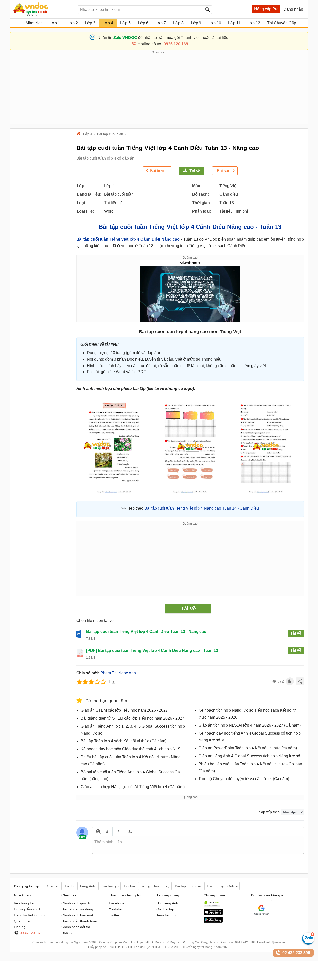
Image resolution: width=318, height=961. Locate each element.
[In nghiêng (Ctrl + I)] (118, 831)
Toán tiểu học (166, 915)
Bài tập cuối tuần (110, 134)
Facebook (116, 903)
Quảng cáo (22, 921)
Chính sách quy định (77, 903)
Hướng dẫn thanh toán (79, 921)
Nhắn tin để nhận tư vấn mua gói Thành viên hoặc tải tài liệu (162, 38)
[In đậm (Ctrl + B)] (106, 831)
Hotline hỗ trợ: (163, 44)
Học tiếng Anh (167, 903)
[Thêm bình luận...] (198, 845)
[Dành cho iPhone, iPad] (213, 914)
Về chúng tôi (24, 903)
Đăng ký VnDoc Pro (29, 915)
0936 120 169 (31, 933)
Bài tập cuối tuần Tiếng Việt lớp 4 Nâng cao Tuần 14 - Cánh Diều (201, 508)
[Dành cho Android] (213, 921)
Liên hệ (20, 927)
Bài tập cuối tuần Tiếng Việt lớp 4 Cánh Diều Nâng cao (128, 239)
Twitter (114, 915)
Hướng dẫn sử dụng (30, 909)
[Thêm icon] (98, 831)
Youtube (115, 909)
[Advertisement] (159, 89)
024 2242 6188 (245, 942)
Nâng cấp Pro (266, 9)
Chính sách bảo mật (77, 915)
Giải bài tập (165, 909)
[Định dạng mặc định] (129, 831)
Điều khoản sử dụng (77, 909)
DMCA (66, 933)
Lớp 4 (87, 134)
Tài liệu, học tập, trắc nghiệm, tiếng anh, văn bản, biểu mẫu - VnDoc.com (43, 9)
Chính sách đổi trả (75, 927)
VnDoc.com (79, 134)
